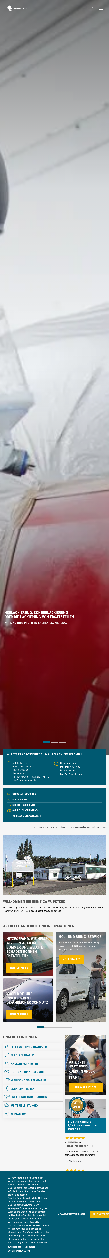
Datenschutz (14, 1247)
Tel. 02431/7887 (21, 776)
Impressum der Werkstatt (26, 815)
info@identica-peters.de (24, 780)
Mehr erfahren (19, 967)
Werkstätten (60, 827)
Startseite (41, 827)
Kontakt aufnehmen (23, 805)
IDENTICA (50, 827)
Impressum (29, 1247)
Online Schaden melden (25, 810)
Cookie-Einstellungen (71, 1214)
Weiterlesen (75, 1161)
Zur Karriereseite (85, 1087)
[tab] (46, 742)
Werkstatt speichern (24, 794)
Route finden (19, 799)
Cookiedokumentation (19, 1251)
